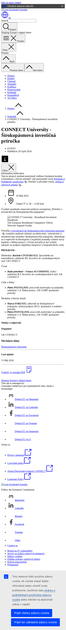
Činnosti (11, 81)
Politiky (11, 78)
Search (4, 20)
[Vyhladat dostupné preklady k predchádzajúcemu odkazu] (25, 181)
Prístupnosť (13, 564)
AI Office (12, 98)
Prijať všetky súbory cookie (31, 613)
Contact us (12, 545)
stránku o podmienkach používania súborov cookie (33, 595)
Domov (11, 75)
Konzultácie (13, 95)
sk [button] (10, 17)
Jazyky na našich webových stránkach (25, 553)
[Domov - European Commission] (14, 9)
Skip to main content (11, 2)
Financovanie (13, 89)
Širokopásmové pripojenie (14, 346)
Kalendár (11, 92)
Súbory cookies (14, 556)
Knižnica (11, 86)
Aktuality (11, 84)
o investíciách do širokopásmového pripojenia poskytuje (37, 230)
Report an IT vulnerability (20, 550)
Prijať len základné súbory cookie (35, 622)
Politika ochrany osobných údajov (23, 559)
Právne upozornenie (17, 562)
